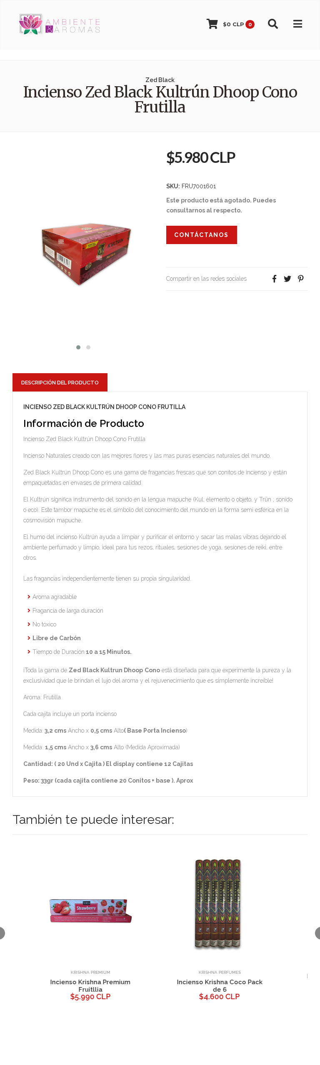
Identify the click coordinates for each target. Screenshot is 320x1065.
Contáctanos (201, 235)
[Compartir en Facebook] (274, 278)
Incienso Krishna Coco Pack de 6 (200, 985)
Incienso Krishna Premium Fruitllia (71, 985)
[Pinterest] (301, 278)
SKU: (173, 186)
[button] (78, 346)
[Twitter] (287, 278)
